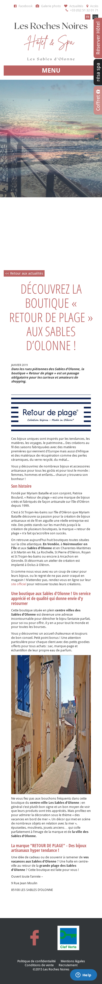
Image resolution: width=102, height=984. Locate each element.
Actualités (76, 6)
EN (95, 17)
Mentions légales (73, 961)
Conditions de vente (39, 965)
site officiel (18, 584)
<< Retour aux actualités (24, 273)
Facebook (25, 6)
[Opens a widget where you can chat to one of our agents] (83, 975)
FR (87, 17)
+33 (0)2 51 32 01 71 (83, 10)
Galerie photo (50, 6)
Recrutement (68, 965)
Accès (93, 6)
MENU (51, 70)
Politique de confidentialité (36, 961)
